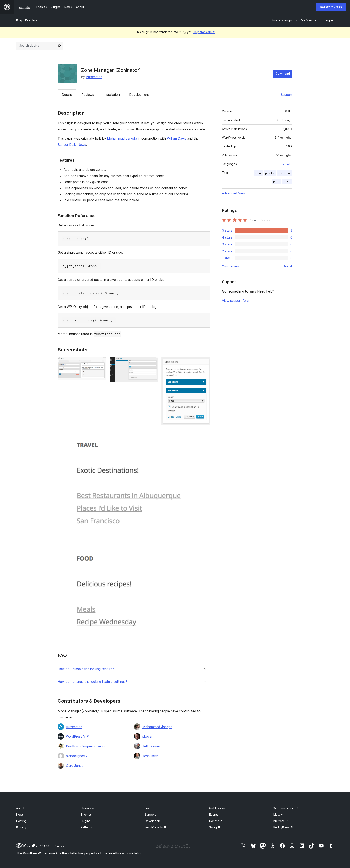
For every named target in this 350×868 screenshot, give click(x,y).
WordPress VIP (77, 736)
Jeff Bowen (151, 746)
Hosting (21, 821)
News (20, 814)
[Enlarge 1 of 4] (101, 362)
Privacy (21, 827)
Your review (230, 266)
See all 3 (286, 164)
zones (287, 181)
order (258, 173)
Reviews (87, 95)
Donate (216, 821)
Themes (86, 814)
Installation (112, 95)
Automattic (94, 77)
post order (284, 173)
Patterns (86, 827)
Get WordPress (331, 7)
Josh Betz (150, 756)
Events (213, 814)
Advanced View (233, 193)
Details (67, 95)
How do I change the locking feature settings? (92, 682)
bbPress (280, 821)
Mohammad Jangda (122, 138)
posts (276, 181)
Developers (153, 821)
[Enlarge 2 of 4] (153, 362)
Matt (278, 814)
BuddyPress (283, 827)
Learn (148, 808)
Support (286, 95)
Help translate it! (204, 32)
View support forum (236, 301)
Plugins (85, 821)
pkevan (147, 736)
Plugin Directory (27, 20)
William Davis (176, 138)
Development (139, 95)
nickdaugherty (76, 756)
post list (270, 173)
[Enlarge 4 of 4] (205, 433)
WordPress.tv (155, 827)
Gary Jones (74, 766)
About (20, 808)
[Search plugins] (59, 46)
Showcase (88, 808)
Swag (214, 827)
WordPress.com (285, 808)
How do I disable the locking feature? (86, 669)
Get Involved (218, 808)
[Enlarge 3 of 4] (205, 362)
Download (282, 73)
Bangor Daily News (72, 145)
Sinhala (59, 846)
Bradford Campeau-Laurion (86, 746)
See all (287, 266)
